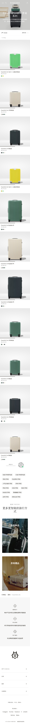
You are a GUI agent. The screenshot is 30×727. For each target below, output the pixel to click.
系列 (9, 595)
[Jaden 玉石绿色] (4, 114)
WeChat (13, 715)
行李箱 (4, 595)
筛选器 (5, 33)
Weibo (17, 715)
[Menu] (2, 3)
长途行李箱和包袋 (20, 474)
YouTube (11, 712)
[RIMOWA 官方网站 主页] (15, 3)
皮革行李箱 (6, 497)
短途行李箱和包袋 (7, 474)
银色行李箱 (24, 488)
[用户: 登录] (27, 3)
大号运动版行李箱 (7, 483)
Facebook (17, 712)
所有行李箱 (18, 483)
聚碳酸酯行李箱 (17, 492)
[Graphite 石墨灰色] (3, 114)
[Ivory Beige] (1, 114)
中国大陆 (10, 702)
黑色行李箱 (6, 488)
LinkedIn (25, 712)
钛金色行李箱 (6, 492)
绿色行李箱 (15, 488)
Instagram (5, 712)
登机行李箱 (6, 479)
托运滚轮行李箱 (16, 479)
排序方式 (24, 32)
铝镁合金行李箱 (16, 497)
